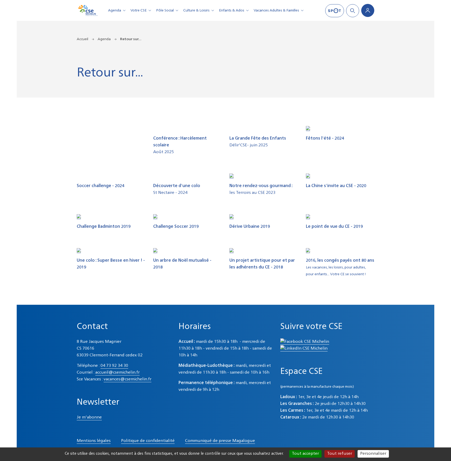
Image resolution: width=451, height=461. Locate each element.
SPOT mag (334, 10)
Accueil (82, 39)
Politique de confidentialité (148, 441)
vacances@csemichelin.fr (127, 379)
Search (352, 10)
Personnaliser (373, 454)
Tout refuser (339, 454)
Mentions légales (94, 441)
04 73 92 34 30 (114, 366)
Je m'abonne (89, 417)
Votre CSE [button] (138, 10)
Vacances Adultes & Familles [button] (276, 10)
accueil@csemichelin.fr (117, 372)
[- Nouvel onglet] (308, 128)
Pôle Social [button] (165, 10)
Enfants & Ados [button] (231, 10)
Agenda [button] (114, 10)
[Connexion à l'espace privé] (367, 10)
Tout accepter (305, 454)
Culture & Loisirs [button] (196, 10)
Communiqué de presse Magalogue (220, 441)
